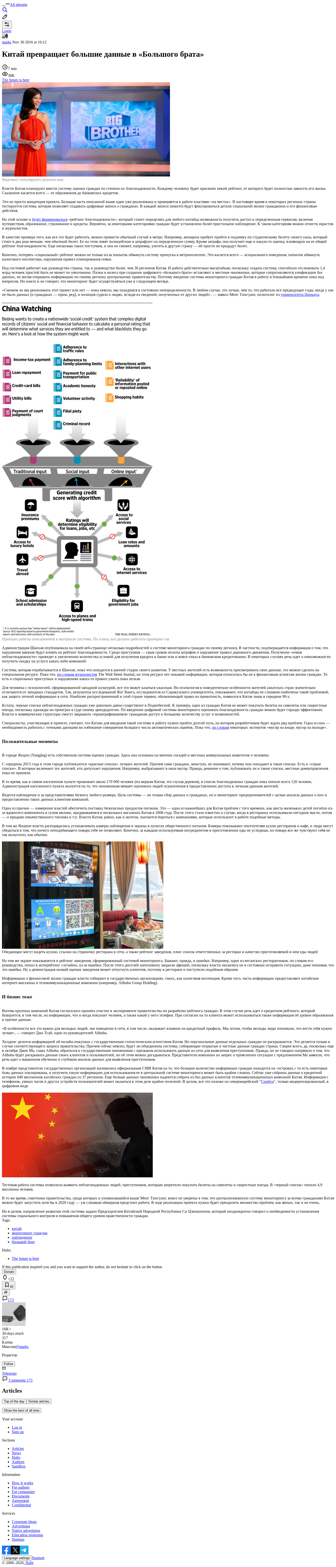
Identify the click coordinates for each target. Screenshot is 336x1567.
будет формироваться (49, 219)
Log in (17, 1427)
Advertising (21, 1526)
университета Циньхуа (300, 294)
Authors (18, 1462)
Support (38, 1558)
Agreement (20, 1500)
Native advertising (26, 1530)
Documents (21, 1496)
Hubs (16, 1457)
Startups (18, 1539)
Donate (9, 1272)
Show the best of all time (21, 1410)
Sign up (18, 1432)
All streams (18, 4)
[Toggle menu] (4, 6)
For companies (23, 1492)
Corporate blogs (24, 1522)
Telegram (9, 1373)
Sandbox (19, 1466)
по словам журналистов (77, 674)
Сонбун (267, 1081)
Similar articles (38, 1401)
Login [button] (6, 31)
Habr (29, 1563)
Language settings (17, 1558)
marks (6, 42)
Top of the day (14, 1401)
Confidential (21, 1505)
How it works (22, 1483)
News (16, 1453)
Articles (18, 1448)
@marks (22, 1347)
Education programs (27, 1535)
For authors (21, 1487)
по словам (220, 727)
